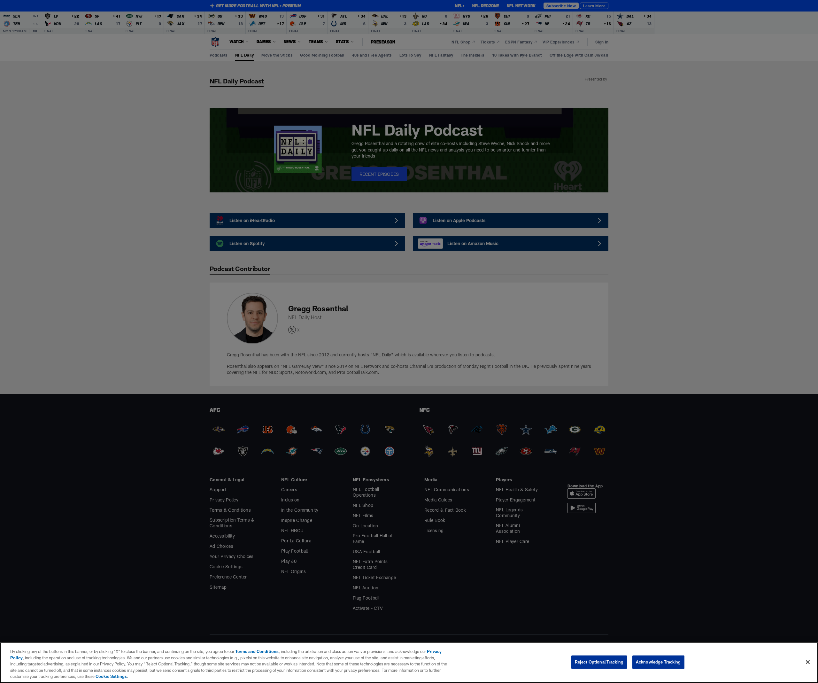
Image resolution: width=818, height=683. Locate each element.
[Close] (808, 662)
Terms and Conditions (257, 651)
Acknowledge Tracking (658, 661)
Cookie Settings (111, 676)
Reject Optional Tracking (599, 661)
